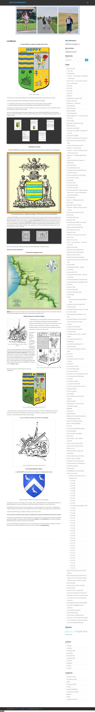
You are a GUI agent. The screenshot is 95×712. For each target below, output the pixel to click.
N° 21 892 (73, 498)
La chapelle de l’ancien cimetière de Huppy (77, 309)
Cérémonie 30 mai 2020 (72, 135)
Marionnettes (70, 411)
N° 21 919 (73, 565)
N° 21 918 (73, 563)
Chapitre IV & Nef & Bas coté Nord (75, 145)
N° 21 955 (69, 426)
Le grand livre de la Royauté (73, 326)
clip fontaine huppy (71, 165)
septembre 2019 (71, 658)
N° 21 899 (73, 515)
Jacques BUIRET (71, 264)
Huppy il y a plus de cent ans (74, 254)
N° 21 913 (73, 550)
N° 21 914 (73, 553)
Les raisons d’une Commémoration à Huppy (77, 373)
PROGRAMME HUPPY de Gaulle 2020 (75, 471)
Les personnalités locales (73, 368)
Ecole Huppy (70, 202)
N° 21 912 (73, 548)
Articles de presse (71, 108)
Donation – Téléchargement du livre (75, 200)
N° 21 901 (73, 520)
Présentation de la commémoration (75, 461)
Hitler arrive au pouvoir (72, 239)
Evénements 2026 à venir (73, 217)
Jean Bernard (70, 269)
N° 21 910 (73, 543)
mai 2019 (69, 668)
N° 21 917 (73, 560)
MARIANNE (69, 408)
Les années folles (71, 331)
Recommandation (71, 583)
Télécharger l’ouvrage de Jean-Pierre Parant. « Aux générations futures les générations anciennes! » (77, 598)
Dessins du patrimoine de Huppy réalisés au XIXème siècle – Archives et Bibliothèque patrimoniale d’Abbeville (77, 193)
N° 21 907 (73, 535)
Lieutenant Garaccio (72, 388)
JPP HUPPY (69, 284)
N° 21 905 (73, 530)
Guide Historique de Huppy (73, 229)
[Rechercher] (86, 60)
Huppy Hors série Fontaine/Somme (75, 249)
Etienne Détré (70, 215)
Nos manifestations (71, 431)
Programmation (70, 468)
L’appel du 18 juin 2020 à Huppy (74, 292)
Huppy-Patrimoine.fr (17, 2)
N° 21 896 (73, 508)
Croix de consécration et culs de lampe (76, 175)
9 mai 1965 (69, 93)
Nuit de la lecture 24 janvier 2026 (74, 443)
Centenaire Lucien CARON (73, 128)
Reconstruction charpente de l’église (76, 585)
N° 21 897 (73, 510)
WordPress (41, 708)
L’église (69, 297)
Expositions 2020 (71, 220)
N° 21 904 (73, 528)
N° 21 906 (73, 533)
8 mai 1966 (69, 90)
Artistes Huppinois (71, 110)
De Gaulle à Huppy (71, 182)
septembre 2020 (71, 650)
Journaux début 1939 (72, 272)
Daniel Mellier (70, 180)
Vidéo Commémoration (72, 612)
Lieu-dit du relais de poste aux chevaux (76, 386)
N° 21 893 (73, 500)
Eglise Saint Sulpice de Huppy (74, 205)
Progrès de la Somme (72, 473)
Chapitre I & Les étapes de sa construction (77, 138)
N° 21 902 (73, 523)
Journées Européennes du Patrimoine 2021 (77, 279)
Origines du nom (71, 448)
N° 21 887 (73, 485)
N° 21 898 (73, 513)
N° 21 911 (73, 545)
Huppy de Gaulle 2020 (72, 689)
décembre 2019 (71, 655)
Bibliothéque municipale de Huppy (75, 123)
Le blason (69, 324)
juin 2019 (69, 665)
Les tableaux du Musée (72, 381)
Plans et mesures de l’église (73, 458)
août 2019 (69, 660)
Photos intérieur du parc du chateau (75, 456)
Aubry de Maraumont (72, 113)
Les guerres (70, 356)
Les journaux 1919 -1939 (72, 366)
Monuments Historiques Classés (74, 421)
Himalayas (26, 708)
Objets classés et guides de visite (75, 446)
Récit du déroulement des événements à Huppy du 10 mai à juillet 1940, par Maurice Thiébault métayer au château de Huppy (77, 578)
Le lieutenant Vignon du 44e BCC (74, 329)
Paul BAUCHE (70, 453)
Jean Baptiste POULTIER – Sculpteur (75, 267)
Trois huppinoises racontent (73, 610)
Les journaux (70, 363)
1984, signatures (71, 73)
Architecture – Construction (73, 103)
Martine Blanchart (71, 413)
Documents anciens (72, 679)
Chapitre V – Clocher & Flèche (74, 148)
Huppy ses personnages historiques (75, 257)
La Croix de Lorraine (72, 312)
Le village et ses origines (73, 691)
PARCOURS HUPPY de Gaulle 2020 (75, 451)
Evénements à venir (71, 684)
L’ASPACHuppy (70, 294)
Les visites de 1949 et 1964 (73, 383)
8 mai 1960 (69, 85)
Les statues (70, 378)
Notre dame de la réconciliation (74, 433)
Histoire (69, 686)
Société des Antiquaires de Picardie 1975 (77, 593)
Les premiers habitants (72, 371)
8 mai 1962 (69, 88)
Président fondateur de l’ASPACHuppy (76, 463)
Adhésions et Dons (71, 676)
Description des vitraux (72, 185)
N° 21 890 (73, 493)
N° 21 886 (73, 483)
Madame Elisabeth (71, 401)
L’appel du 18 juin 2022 (72, 289)
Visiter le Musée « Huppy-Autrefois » (75, 615)
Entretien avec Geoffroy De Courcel (75, 212)
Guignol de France (71, 232)
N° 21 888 (73, 488)
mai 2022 (69, 645)
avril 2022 (69, 648)
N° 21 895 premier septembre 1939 (79, 505)
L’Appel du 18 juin (71, 287)
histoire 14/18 (70, 237)
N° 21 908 (73, 538)
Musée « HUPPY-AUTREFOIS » (74, 423)
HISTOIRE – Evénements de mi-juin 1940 (76, 234)
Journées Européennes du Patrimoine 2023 (77, 282)
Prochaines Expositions (72, 466)
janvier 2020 (70, 653)
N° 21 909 (73, 540)
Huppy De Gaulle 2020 (72, 247)
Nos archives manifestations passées (76, 428)
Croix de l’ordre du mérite (73, 177)
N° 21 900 (73, 518)
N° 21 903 (73, 525)
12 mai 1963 (70, 71)
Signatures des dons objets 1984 (75, 590)
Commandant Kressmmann (73, 167)
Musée (68, 696)
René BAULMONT (71, 588)
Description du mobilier (72, 187)
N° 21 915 (73, 555)
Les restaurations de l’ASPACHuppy (75, 376)
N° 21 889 (73, 490)
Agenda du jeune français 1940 (74, 98)
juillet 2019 (69, 663)
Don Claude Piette (71, 197)
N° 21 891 (73, 495)
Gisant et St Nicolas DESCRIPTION (75, 227)
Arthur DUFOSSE (71, 105)
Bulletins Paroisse (71, 125)
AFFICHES (69, 95)
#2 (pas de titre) (71, 68)
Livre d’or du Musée (71, 391)
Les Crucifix (70, 354)
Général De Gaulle (72, 631)
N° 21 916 (73, 558)
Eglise (67, 631)
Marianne (69, 694)
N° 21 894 (73, 503)
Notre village (70, 436)
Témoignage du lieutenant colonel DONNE (77, 602)
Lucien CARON (70, 393)
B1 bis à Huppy (70, 120)
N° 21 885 (73, 480)
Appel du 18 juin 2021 (72, 100)
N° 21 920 (73, 568)
